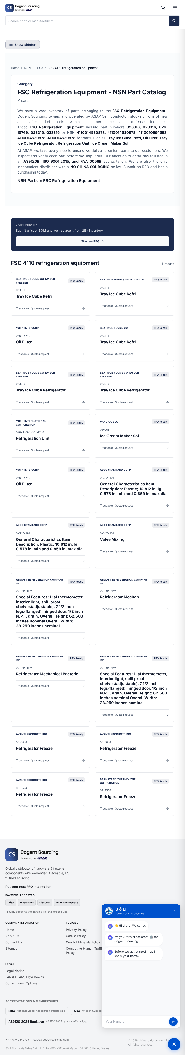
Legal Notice (14, 971)
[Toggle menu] (175, 7)
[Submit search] (174, 21)
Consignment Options (21, 983)
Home (15, 68)
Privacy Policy (76, 930)
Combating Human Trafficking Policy (88, 950)
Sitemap (11, 948)
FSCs (39, 68)
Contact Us (13, 942)
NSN (27, 68)
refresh (174, 911)
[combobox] (87, 21)
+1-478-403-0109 (17, 1039)
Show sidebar (25, 44)
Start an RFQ (90, 241)
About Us (12, 936)
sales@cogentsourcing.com (51, 1039)
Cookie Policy (76, 936)
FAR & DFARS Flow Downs (24, 977)
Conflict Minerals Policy (83, 942)
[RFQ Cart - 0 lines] (163, 8)
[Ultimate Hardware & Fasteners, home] (22, 8)
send (173, 1021)
